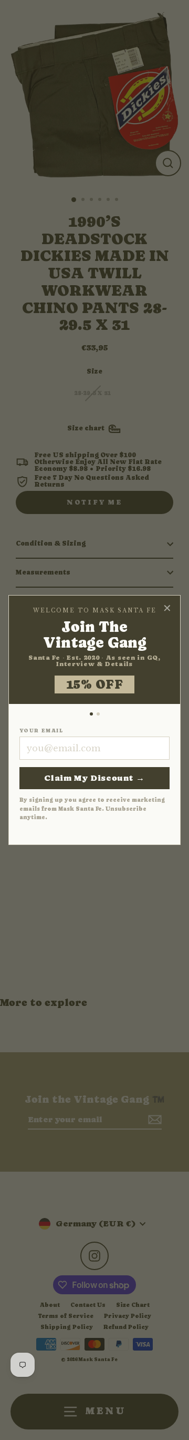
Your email (41, 730)
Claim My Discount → (94, 778)
